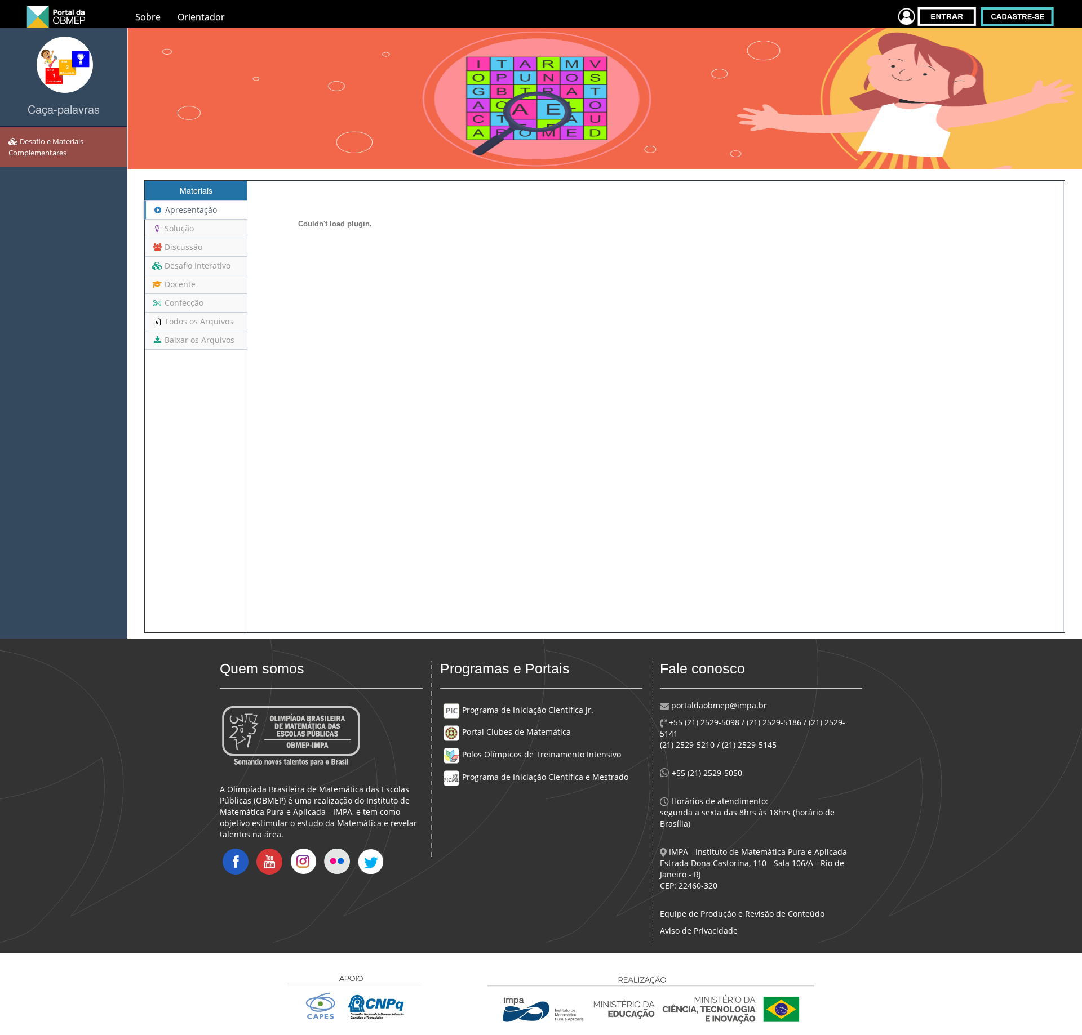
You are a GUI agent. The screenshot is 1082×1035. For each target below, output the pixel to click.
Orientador (201, 17)
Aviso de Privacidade (699, 930)
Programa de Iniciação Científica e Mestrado (544, 776)
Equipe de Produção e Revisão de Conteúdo (742, 913)
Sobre (148, 17)
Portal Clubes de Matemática (515, 731)
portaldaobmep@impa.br (718, 705)
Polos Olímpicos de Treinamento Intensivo (540, 754)
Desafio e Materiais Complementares (45, 147)
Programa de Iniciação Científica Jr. (526, 709)
